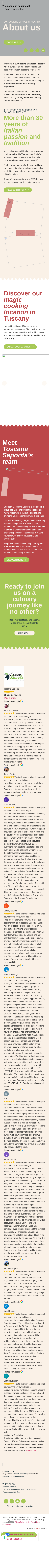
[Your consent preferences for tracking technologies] (4, 1537)
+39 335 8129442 (20, 1474)
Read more (31, 1450)
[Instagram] (26, 50)
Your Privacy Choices (22, 1534)
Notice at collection (12, 1539)
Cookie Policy (30, 1522)
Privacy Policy (19, 1522)
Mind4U (38, 1528)
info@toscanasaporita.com (13, 1476)
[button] (4, 383)
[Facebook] (32, 50)
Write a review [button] (10, 698)
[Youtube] (37, 50)
